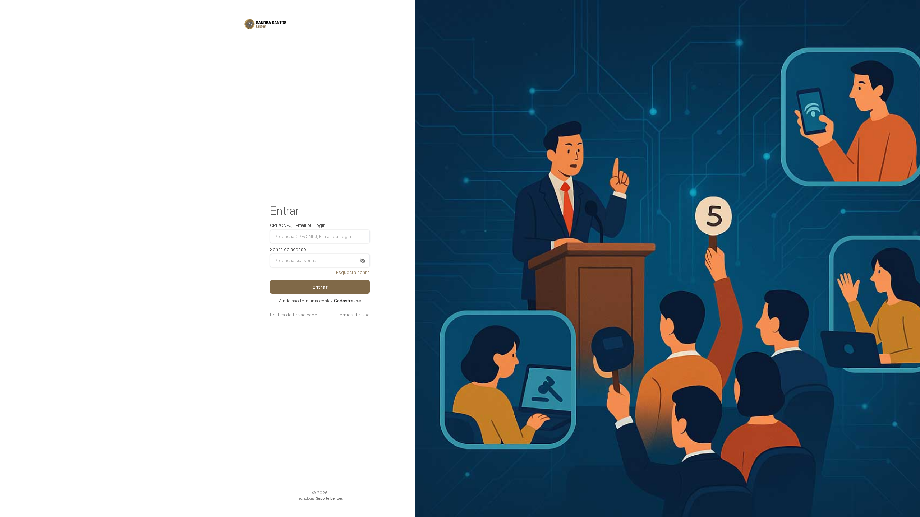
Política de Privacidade (293, 315)
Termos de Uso (353, 315)
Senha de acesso (288, 249)
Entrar (320, 287)
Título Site (265, 24)
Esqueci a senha (353, 272)
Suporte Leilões (329, 498)
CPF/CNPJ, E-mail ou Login (298, 225)
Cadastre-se (347, 300)
